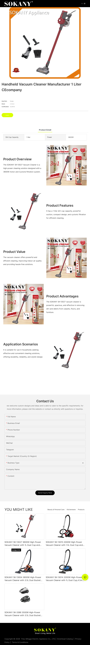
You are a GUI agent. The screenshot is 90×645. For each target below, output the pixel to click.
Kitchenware (71, 509)
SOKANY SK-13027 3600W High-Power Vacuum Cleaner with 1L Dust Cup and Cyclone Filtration (22, 544)
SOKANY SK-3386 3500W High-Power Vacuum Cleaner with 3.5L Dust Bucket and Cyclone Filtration (22, 614)
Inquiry (7, 115)
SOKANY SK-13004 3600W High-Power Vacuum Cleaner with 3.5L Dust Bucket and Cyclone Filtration (22, 579)
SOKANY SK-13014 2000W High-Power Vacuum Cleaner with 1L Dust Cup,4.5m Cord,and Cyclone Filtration (64, 579)
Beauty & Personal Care (56, 509)
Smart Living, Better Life (45, 633)
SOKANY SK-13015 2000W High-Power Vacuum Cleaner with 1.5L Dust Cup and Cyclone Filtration (64, 544)
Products (81, 509)
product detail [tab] (45, 130)
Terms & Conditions (20, 642)
